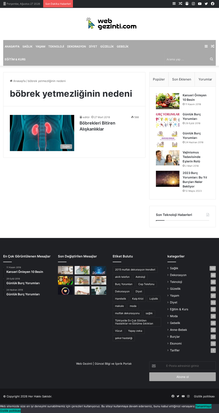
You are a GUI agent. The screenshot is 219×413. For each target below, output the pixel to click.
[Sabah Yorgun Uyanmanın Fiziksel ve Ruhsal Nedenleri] (82, 290)
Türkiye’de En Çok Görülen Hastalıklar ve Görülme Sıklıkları (134, 322)
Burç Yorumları (123, 284)
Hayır (208, 406)
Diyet (93, 46)
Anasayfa (12, 46)
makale (119, 306)
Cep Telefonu (146, 284)
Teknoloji (56, 46)
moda (133, 306)
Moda (174, 316)
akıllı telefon (122, 276)
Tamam (200, 406)
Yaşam (40, 46)
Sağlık (27, 46)
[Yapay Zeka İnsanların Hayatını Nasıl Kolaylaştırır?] (98, 270)
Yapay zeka (135, 330)
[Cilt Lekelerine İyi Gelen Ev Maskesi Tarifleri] (82, 270)
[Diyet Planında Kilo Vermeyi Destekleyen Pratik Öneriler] (65, 280)
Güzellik (107, 46)
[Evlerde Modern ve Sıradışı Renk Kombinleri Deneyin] (98, 290)
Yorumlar (205, 79)
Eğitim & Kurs (15, 59)
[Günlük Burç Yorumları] (167, 120)
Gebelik (123, 46)
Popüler (159, 79)
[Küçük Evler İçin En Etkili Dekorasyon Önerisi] (65, 270)
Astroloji (140, 276)
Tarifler (175, 350)
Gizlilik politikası (204, 396)
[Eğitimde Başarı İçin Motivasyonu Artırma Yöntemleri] (82, 280)
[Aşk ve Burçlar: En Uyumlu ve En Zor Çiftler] (65, 290)
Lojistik (153, 298)
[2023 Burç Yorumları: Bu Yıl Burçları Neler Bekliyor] (167, 179)
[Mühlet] (109, 23)
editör (86, 117)
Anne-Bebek (178, 329)
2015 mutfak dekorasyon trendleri (135, 269)
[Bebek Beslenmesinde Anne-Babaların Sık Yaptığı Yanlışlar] (98, 280)
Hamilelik (120, 298)
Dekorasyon (76, 46)
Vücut (118, 330)
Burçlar (175, 336)
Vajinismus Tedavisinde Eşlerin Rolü (191, 156)
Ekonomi (176, 343)
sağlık (149, 313)
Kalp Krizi (138, 298)
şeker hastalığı (123, 338)
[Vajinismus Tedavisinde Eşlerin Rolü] (167, 157)
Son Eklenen (181, 79)
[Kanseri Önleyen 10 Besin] (167, 101)
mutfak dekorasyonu (127, 313)
